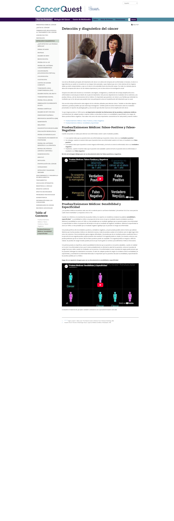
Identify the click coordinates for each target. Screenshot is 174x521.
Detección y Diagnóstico (45, 41)
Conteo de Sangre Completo (44, 84)
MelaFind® (41, 125)
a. (64, 320)
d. (67, 320)
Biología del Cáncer (62, 19)
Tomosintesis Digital (45, 97)
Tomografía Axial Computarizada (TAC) (45, 89)
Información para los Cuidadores (44, 201)
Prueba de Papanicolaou (47, 134)
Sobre (95, 19)
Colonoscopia (43, 76)
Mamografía (42, 121)
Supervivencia (41, 197)
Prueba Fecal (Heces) (45, 100)
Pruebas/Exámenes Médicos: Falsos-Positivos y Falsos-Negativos (43, 223)
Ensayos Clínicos (42, 189)
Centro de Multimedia (82, 19)
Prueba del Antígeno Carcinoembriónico (45, 67)
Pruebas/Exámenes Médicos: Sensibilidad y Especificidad (45, 231)
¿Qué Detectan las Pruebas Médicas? (48, 45)
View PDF (136, 25)
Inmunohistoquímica (45, 115)
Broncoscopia (43, 59)
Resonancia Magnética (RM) (48, 118)
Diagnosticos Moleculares (48, 128)
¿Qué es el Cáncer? (43, 27)
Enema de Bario (43, 49)
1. (62, 320)
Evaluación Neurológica (47, 131)
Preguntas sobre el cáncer (46, 25)
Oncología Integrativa (44, 183)
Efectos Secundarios (44, 192)
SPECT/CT (41, 157)
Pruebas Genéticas (44, 109)
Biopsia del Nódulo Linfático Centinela (45, 150)
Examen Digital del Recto (47, 93)
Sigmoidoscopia (43, 154)
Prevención (40, 38)
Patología (41, 160)
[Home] (60, 9)
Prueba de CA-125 (44, 62)
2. (62, 322)
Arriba (169, 517)
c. (66, 320)
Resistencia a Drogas (44, 186)
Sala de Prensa (107, 19)
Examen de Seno (43, 56)
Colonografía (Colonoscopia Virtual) (46, 72)
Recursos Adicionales (44, 208)
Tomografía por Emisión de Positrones (48, 139)
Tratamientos (41, 180)
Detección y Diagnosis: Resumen (46, 171)
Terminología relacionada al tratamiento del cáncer (46, 31)
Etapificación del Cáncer (47, 164)
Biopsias (41, 52)
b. (65, 320)
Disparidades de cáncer (45, 205)
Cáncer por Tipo (42, 35)
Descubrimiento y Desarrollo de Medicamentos (47, 176)
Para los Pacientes (44, 19)
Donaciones (120, 19)
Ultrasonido (42, 167)
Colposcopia (42, 79)
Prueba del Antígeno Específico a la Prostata (47, 144)
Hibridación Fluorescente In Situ (47, 104)
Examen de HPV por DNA (46, 112)
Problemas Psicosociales (45, 194)
